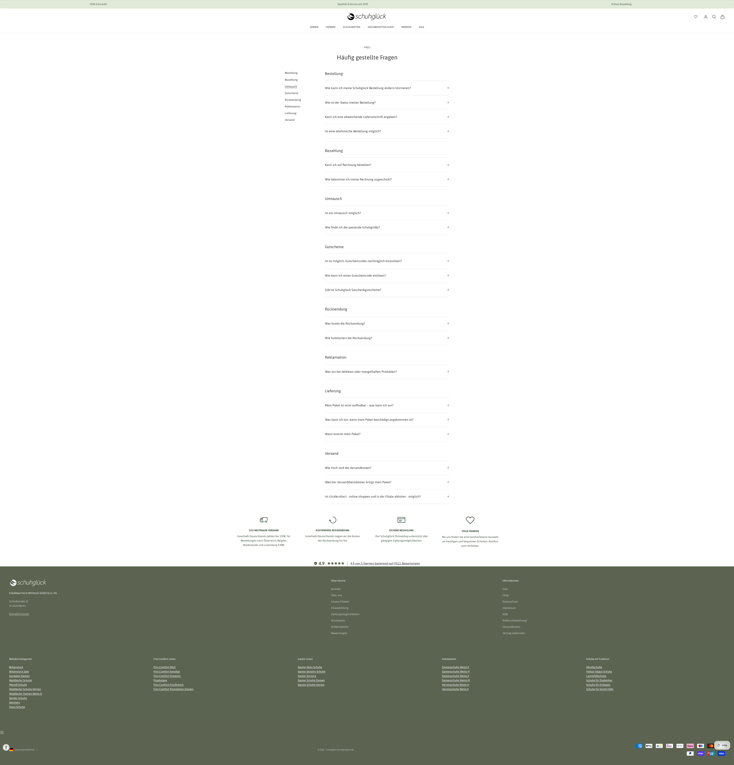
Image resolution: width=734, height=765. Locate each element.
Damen (314, 27)
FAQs (506, 595)
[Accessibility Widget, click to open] (6, 747)
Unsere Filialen (340, 601)
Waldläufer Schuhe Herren (25, 689)
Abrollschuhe (594, 667)
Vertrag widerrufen (514, 633)
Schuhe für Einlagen (598, 684)
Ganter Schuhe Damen (311, 680)
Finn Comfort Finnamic (167, 675)
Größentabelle (339, 626)
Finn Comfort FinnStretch (168, 684)
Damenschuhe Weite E (455, 667)
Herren (330, 27)
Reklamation (292, 106)
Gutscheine (291, 93)
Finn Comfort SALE (164, 667)
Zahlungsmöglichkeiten (345, 614)
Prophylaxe (160, 680)
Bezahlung (291, 79)
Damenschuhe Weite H (455, 671)
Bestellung (291, 72)
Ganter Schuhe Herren (311, 684)
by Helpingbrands (345, 750)
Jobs (505, 588)
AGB (505, 614)
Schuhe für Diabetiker (599, 680)
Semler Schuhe (18, 698)
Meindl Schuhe (18, 684)
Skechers (14, 702)
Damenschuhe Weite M (456, 680)
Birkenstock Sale (19, 671)
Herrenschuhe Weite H (455, 684)
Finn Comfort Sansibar (166, 671)
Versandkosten (511, 626)
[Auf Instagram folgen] (2, 732)
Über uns (336, 595)
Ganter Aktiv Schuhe (310, 667)
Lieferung (290, 113)
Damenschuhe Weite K (455, 675)
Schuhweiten (351, 27)
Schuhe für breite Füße (599, 689)
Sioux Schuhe (17, 706)
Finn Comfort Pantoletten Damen (173, 689)
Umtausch (291, 86)
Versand (290, 119)
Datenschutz (510, 601)
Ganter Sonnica (307, 675)
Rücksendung (293, 99)
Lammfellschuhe (596, 675)
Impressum (509, 607)
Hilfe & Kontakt (98, 4)
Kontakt (335, 588)
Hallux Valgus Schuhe (599, 671)
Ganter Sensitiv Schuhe (311, 671)
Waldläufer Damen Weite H (25, 693)
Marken (406, 27)
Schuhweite (338, 620)
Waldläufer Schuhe (20, 680)
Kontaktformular (19, 614)
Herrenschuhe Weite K (455, 689)
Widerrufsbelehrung (515, 620)
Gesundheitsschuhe (381, 27)
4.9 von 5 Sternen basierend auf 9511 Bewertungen (385, 563)
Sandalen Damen (19, 675)
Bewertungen (339, 633)
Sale (421, 27)
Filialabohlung (339, 607)
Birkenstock (16, 667)
